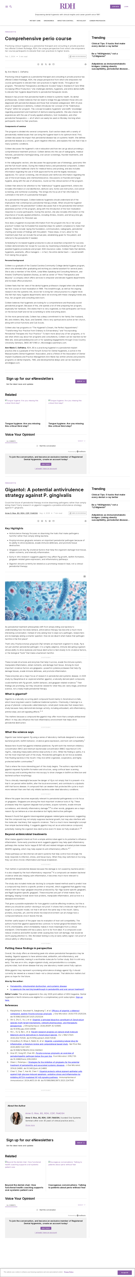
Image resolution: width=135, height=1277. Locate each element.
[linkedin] (42, 64)
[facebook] (38, 64)
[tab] (11, 441)
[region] (46, 446)
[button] (6, 6)
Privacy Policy (68, 1272)
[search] (10, 6)
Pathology (81, 20)
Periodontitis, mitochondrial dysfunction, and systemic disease (38, 982)
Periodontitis (10, 32)
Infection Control (65, 20)
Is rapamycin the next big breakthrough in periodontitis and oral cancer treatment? (47, 985)
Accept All (124, 1272)
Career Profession (97, 20)
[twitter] (46, 64)
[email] (53, 64)
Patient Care (35, 20)
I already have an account (46, 468)
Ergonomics (49, 20)
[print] (85, 64)
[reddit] (50, 64)
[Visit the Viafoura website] (81, 451)
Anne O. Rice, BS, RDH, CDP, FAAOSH (21, 513)
